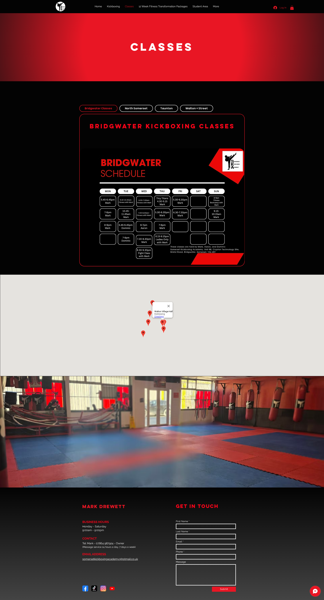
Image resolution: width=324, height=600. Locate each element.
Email (179, 541)
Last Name (182, 531)
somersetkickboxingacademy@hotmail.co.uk (110, 559)
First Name (182, 521)
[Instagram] (103, 588)
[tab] (98, 108)
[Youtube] (112, 588)
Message (181, 562)
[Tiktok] (94, 588)
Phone (179, 552)
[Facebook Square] (85, 588)
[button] (292, 7)
